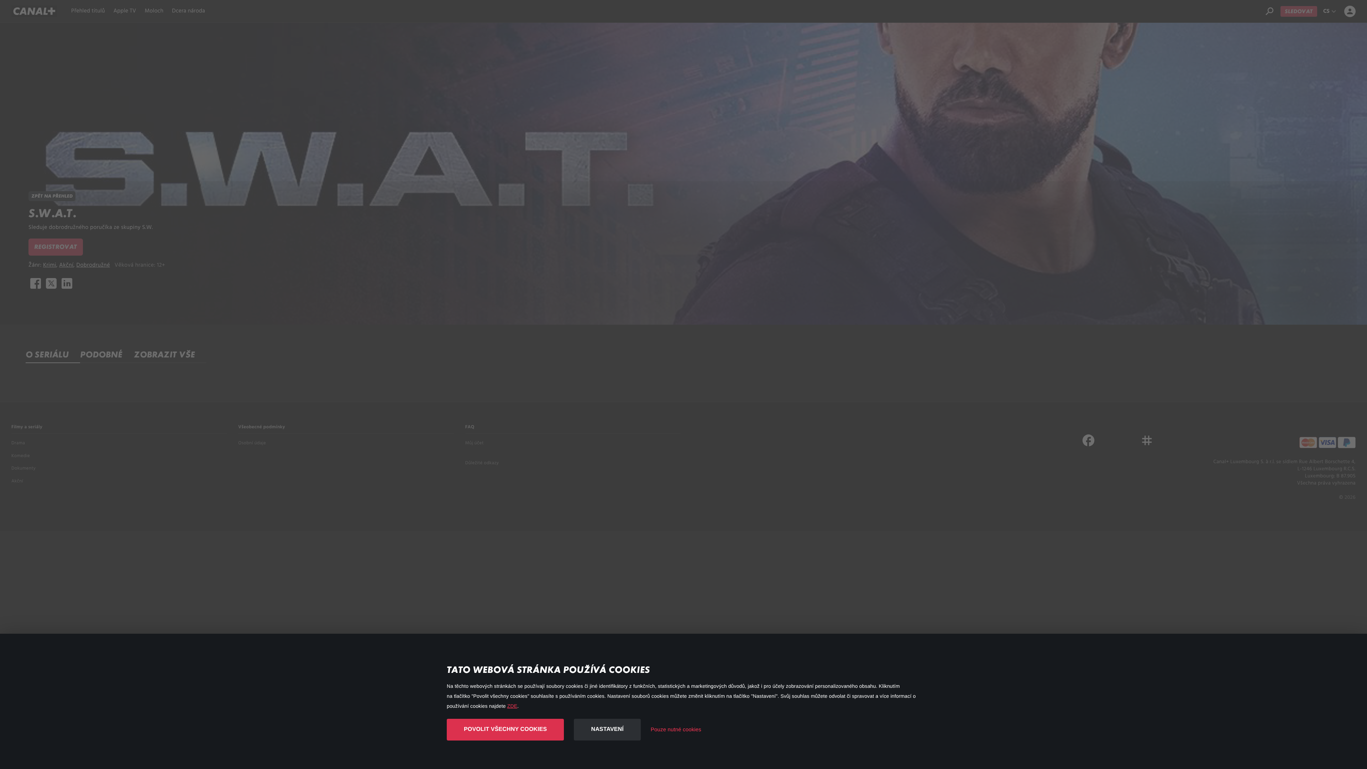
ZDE (512, 706)
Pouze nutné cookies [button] (676, 730)
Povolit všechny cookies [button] (505, 729)
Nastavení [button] (607, 729)
